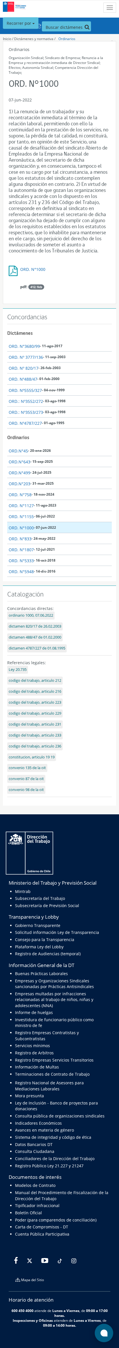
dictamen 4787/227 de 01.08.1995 (37, 648)
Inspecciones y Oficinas (33, 1320)
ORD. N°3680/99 (24, 346)
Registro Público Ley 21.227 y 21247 (49, 1165)
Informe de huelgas (34, 1012)
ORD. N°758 (20, 494)
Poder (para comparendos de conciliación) (55, 1220)
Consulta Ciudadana (34, 1151)
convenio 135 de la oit (27, 767)
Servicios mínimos (32, 1045)
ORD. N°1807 (21, 549)
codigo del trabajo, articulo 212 (35, 680)
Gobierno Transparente (37, 925)
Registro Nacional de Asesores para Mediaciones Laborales (49, 1085)
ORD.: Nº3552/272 (26, 401)
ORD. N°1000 (32, 269)
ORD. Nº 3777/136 (26, 357)
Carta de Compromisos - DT (41, 1227)
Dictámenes (20, 333)
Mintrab (23, 891)
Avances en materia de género (44, 1130)
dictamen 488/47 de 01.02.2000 (35, 637)
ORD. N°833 (20, 538)
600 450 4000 (23, 1310)
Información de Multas (37, 1067)
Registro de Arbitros (34, 1053)
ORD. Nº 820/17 (23, 368)
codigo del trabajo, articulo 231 (35, 724)
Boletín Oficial (28, 1212)
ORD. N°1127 (21, 505)
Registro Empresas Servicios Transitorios (54, 1060)
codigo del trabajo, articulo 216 (35, 691)
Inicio (7, 38)
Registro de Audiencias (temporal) (48, 953)
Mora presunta (29, 1095)
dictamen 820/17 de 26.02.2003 (35, 626)
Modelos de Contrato (35, 1185)
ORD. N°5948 (21, 571)
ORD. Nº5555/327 (25, 390)
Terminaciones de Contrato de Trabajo (52, 1074)
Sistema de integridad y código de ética (53, 1137)
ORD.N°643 (19, 462)
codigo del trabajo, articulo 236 (35, 746)
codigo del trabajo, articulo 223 (35, 702)
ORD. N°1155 (21, 516)
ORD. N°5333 (21, 560)
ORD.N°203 (19, 483)
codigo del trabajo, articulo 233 (35, 735)
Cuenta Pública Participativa (42, 1234)
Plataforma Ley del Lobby (39, 946)
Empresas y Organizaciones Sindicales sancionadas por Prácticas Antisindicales (54, 983)
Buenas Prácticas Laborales (41, 973)
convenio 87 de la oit (26, 778)
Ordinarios (66, 38)
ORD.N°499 (19, 472)
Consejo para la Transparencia (44, 939)
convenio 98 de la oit (26, 789)
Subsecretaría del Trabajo (40, 898)
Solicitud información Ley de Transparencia (57, 932)
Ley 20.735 (18, 669)
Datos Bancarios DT (34, 1144)
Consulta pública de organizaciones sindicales (60, 1116)
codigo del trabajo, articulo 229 (35, 713)
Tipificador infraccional (37, 1205)
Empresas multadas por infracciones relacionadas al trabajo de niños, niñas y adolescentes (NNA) (54, 999)
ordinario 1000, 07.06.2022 (31, 615)
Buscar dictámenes (65, 27)
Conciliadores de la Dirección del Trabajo (54, 1158)
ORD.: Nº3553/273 (26, 412)
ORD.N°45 (18, 451)
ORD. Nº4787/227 (25, 423)
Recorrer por (19, 23)
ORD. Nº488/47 (23, 379)
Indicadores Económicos (38, 1123)
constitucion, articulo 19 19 (32, 757)
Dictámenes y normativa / (34, 38)
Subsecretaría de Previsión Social (47, 905)
